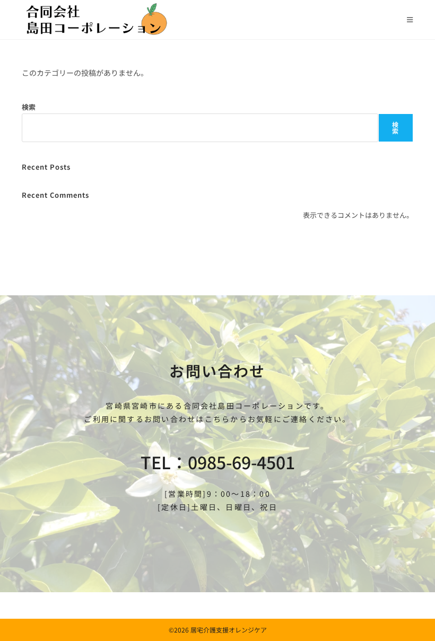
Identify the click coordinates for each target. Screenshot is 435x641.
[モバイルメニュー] (410, 19)
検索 (29, 107)
